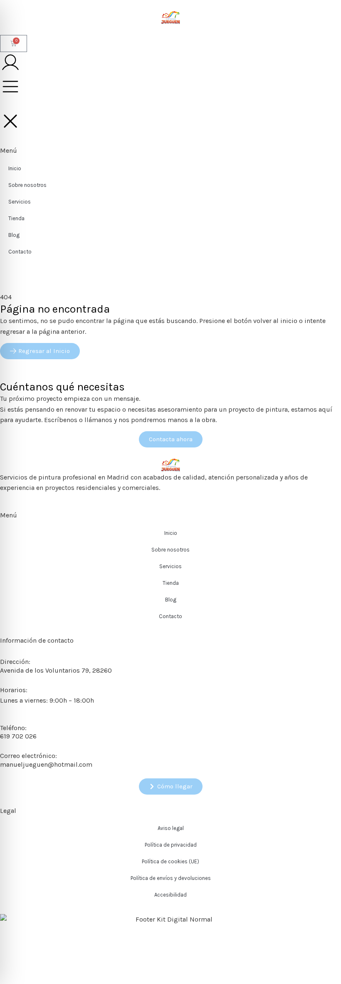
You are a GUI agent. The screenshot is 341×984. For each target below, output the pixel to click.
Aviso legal (171, 828)
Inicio (170, 533)
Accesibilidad (170, 895)
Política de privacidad (171, 845)
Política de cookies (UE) (170, 861)
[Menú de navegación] (10, 86)
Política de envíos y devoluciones (171, 878)
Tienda (171, 583)
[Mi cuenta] (10, 62)
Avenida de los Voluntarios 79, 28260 (56, 670)
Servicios (170, 566)
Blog (170, 599)
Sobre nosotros (170, 550)
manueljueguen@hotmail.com (46, 764)
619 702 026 (18, 736)
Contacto (170, 616)
